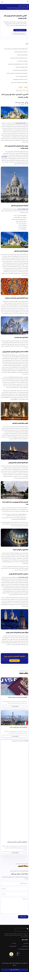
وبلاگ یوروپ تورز (12, 946)
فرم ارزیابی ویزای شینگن (23, 949)
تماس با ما (14, 943)
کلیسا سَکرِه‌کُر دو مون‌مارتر (23, 209)
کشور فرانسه (22, 123)
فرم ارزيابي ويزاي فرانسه (19, 33)
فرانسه (24, 6)
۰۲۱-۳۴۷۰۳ (15, 970)
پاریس (20, 6)
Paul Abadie (4, 157)
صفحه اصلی (26, 943)
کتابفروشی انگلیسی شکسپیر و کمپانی (17, 842)
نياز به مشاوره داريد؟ (20, 30)
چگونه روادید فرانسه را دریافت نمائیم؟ (17, 697)
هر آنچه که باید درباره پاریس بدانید (18, 727)
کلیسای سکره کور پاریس (23, 577)
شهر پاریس (17, 123)
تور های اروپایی (25, 946)
